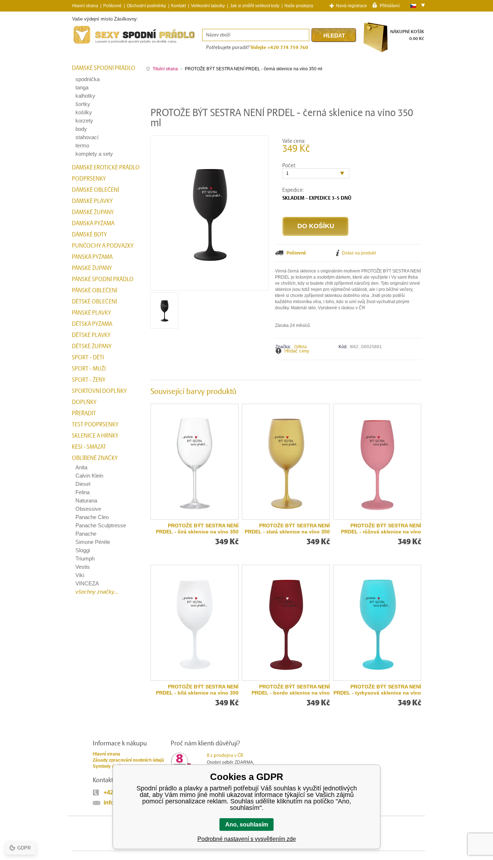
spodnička (87, 79)
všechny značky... (96, 591)
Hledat (334, 35)
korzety (84, 120)
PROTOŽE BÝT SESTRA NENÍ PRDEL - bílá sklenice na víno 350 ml (197, 690)
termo (82, 145)
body (81, 129)
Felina (82, 492)
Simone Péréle (92, 542)
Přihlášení (390, 5)
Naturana (86, 500)
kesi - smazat (89, 447)
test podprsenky (95, 424)
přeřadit (84, 413)
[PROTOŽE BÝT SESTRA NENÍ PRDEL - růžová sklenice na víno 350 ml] (377, 461)
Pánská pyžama (92, 257)
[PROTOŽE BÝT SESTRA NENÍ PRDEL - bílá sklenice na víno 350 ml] (194, 623)
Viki (79, 575)
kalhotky (85, 95)
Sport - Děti (88, 357)
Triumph (85, 558)
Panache (85, 533)
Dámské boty (89, 235)
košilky (83, 112)
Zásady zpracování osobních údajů (128, 760)
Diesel (82, 484)
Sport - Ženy (88, 380)
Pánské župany (92, 268)
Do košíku (315, 226)
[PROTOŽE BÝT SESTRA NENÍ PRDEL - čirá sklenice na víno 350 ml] (194, 461)
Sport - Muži (89, 369)
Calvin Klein (89, 475)
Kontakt (178, 6)
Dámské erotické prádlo (106, 167)
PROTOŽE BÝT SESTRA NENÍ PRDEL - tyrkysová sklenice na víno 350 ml (377, 690)
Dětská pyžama (92, 324)
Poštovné (112, 6)
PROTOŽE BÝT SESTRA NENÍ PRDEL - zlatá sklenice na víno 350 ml (287, 529)
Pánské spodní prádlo (103, 279)
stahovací (87, 137)
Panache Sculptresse (100, 525)
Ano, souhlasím (246, 824)
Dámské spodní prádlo (103, 68)
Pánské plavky (91, 313)
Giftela (300, 346)
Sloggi (82, 550)
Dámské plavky (92, 201)
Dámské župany (93, 212)
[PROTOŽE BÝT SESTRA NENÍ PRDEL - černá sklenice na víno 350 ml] (164, 326)
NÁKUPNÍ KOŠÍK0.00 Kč (407, 35)
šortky (82, 104)
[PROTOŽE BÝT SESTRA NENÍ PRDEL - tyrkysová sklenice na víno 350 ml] (377, 623)
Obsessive (88, 508)
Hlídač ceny (296, 351)
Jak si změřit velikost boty (254, 6)
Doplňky (84, 402)
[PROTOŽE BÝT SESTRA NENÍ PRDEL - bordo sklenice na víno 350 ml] (286, 623)
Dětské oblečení (94, 302)
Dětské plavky (91, 335)
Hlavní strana (106, 754)
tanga (81, 87)
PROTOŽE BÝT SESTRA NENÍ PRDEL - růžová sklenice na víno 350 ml (381, 529)
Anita (81, 467)
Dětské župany (92, 346)
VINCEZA (87, 583)
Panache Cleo (92, 517)
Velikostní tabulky (208, 6)
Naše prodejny (298, 6)
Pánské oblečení (94, 290)
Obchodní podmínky (146, 6)
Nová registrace (351, 6)
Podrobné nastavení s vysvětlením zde (246, 839)
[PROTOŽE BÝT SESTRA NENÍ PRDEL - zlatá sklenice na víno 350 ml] (286, 461)
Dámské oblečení (95, 190)
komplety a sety (94, 153)
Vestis (82, 566)
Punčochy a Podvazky (103, 246)
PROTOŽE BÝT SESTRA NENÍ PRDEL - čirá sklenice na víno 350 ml (197, 529)
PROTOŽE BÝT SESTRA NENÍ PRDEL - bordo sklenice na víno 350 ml (291, 690)
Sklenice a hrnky (95, 436)
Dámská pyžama (93, 223)
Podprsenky (89, 179)
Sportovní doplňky (99, 391)
